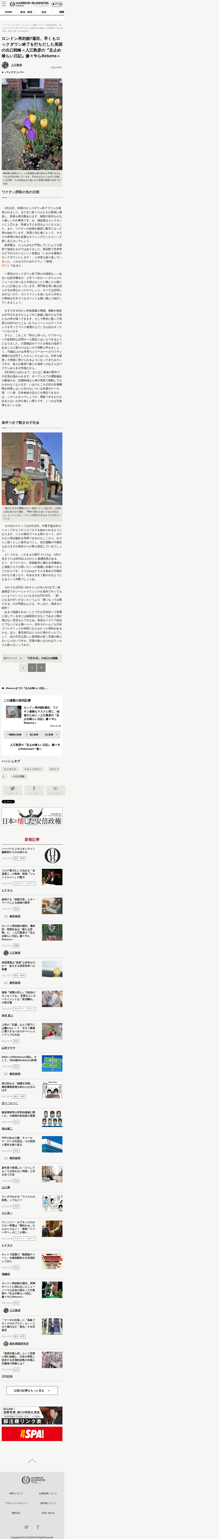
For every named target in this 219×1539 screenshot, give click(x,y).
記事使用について (48, 1493)
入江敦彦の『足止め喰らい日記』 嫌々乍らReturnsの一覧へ (35, 746)
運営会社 (16, 1513)
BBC (5, 265)
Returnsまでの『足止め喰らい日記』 (26, 688)
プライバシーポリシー (16, 1503)
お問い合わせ (48, 1513)
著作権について (48, 1503)
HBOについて (16, 1493)
